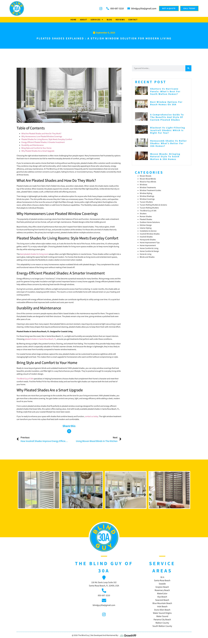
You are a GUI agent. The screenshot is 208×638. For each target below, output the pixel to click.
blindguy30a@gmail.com (104, 605)
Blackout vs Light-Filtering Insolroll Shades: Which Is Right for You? (167, 130)
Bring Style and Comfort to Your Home (36, 148)
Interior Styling (145, 228)
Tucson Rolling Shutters (149, 207)
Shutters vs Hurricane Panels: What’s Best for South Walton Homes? (165, 91)
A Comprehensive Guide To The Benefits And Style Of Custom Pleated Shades (167, 117)
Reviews (120, 19)
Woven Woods (145, 176)
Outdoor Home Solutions (150, 222)
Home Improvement (148, 245)
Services (96, 19)
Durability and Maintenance (32, 145)
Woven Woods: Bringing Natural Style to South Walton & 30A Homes (165, 156)
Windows (143, 184)
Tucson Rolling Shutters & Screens (153, 205)
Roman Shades (146, 216)
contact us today (91, 416)
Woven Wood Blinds (148, 179)
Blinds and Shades (147, 257)
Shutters (143, 213)
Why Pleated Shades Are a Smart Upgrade (37, 151)
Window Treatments (148, 187)
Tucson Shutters (146, 202)
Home (73, 19)
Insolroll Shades (146, 236)
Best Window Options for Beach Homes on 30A (166, 103)
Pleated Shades (146, 219)
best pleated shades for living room (34, 254)
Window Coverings (147, 199)
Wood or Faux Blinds (148, 181)
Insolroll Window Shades (150, 234)
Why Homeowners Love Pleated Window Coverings (41, 136)
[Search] (188, 68)
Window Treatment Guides (150, 190)
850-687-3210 (104, 595)
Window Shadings (147, 196)
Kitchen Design (146, 225)
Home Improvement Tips (150, 242)
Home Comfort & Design (149, 251)
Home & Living (145, 254)
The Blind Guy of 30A (25, 378)
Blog (109, 19)
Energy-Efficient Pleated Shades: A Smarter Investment (43, 142)
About (83, 19)
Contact (132, 19)
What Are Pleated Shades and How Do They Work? (41, 133)
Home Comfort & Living (149, 248)
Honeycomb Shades (148, 239)
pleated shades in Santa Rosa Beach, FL (40, 339)
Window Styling (146, 193)
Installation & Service (148, 231)
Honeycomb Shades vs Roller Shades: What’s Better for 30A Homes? (168, 143)
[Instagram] (69, 431)
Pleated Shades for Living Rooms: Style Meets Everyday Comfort (46, 139)
